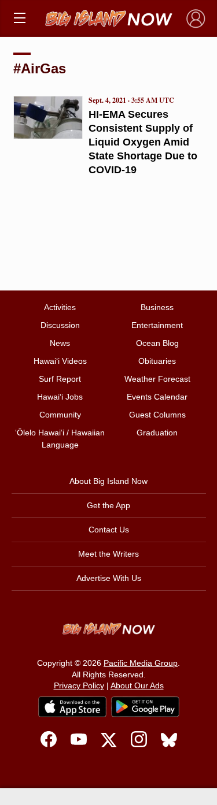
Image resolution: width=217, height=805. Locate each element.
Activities (60, 307)
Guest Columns (157, 414)
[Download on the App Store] (72, 706)
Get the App (108, 505)
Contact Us (109, 529)
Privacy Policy (79, 685)
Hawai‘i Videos (60, 361)
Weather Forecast (157, 378)
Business (157, 307)
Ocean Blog (157, 343)
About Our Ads (137, 685)
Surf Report (60, 378)
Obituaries (157, 361)
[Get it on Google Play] (145, 706)
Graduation (157, 432)
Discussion (60, 325)
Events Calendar (157, 396)
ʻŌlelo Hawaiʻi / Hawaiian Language (60, 438)
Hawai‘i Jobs (60, 396)
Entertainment (157, 325)
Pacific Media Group (141, 663)
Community (60, 414)
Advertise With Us (108, 578)
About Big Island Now (108, 481)
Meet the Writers (108, 553)
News (60, 343)
